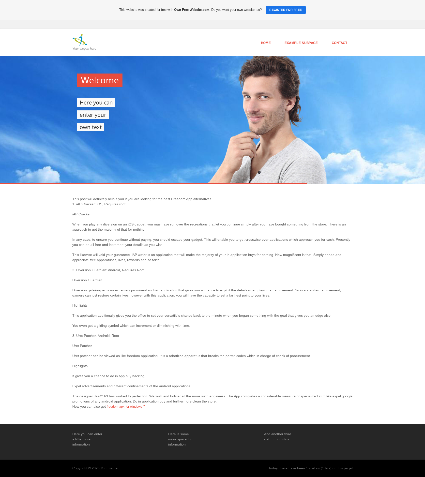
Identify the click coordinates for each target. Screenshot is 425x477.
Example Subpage (301, 43)
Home (266, 43)
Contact (339, 43)
